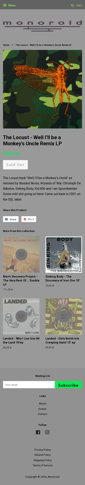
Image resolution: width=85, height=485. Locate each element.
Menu (12, 5)
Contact (42, 414)
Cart (79, 5)
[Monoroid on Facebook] (38, 433)
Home (6, 44)
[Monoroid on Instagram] (47, 433)
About (42, 403)
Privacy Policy (42, 449)
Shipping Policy (43, 460)
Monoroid (54, 476)
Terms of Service (42, 465)
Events (42, 408)
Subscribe (68, 385)
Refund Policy (43, 454)
